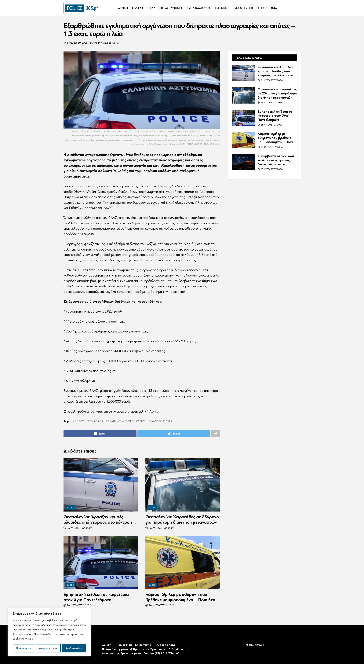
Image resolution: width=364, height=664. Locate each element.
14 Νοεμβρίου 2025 (76, 42)
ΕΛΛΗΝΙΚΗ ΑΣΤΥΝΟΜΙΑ (166, 8)
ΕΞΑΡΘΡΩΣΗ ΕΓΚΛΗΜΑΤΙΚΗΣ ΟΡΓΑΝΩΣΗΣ (116, 421)
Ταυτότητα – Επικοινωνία (134, 645)
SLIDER (70, 507)
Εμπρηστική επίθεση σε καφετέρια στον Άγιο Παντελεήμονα (96, 597)
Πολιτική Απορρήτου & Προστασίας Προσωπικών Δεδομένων (143, 649)
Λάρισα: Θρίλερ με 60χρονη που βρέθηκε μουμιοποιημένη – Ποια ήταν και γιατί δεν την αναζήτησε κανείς (181, 597)
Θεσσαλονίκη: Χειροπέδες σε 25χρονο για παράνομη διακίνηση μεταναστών (182, 519)
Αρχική (106, 645)
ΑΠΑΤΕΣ (78, 421)
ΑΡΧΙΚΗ (123, 8)
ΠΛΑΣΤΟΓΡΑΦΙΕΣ (161, 421)
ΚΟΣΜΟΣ (221, 8)
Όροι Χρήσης (166, 645)
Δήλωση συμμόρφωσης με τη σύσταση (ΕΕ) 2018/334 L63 (141, 653)
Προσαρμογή (23, 648)
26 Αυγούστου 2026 (79, 528)
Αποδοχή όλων (73, 648)
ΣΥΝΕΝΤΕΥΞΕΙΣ (243, 8)
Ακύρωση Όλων (48, 648)
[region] (49, 631)
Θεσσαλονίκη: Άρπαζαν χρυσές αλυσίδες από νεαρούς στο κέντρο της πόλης (100, 519)
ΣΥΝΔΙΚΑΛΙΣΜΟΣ (199, 8)
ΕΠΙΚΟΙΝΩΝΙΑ (267, 8)
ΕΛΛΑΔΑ (138, 8)
